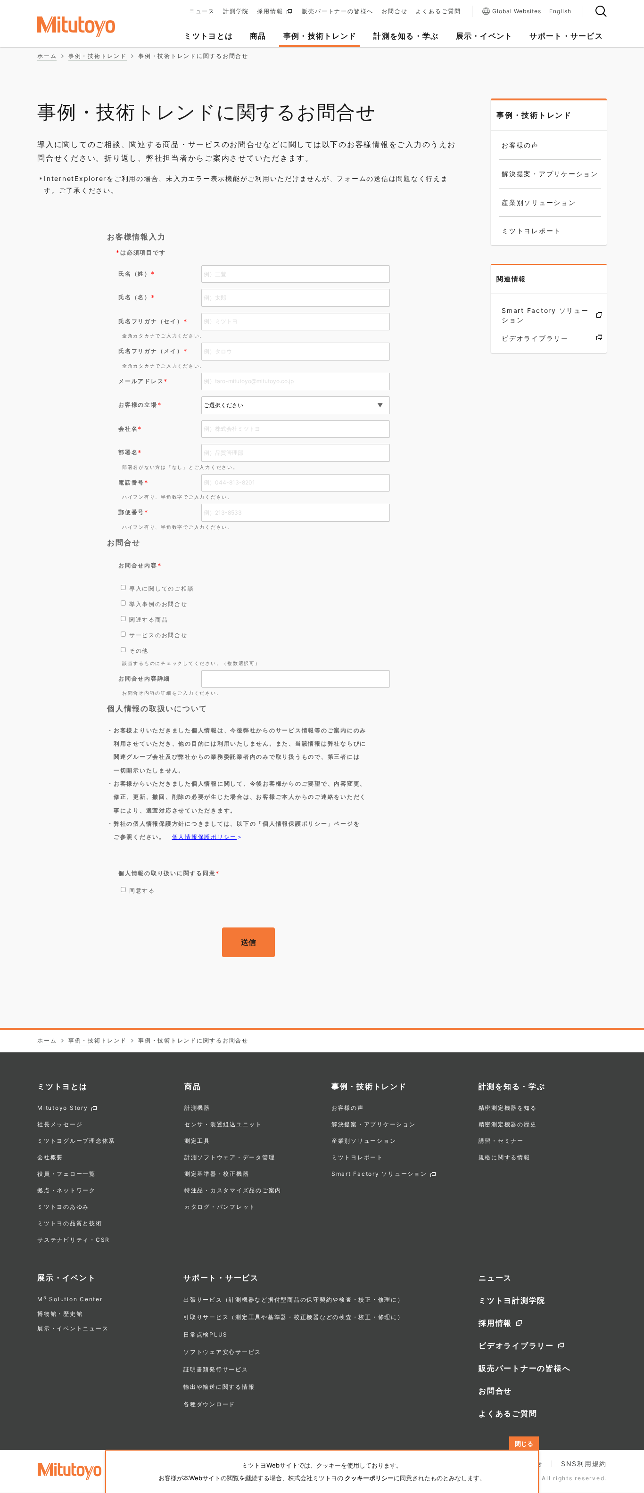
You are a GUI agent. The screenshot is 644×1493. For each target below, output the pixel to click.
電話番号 (131, 482)
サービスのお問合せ (158, 635)
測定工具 (197, 1141)
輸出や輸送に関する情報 (219, 1386)
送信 (248, 942)
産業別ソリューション (363, 1141)
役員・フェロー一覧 (66, 1174)
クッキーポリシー (369, 1478)
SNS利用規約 (584, 1464)
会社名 (128, 428)
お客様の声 (347, 1108)
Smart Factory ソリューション (379, 1174)
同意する (142, 890)
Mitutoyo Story (62, 1108)
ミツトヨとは (62, 1086)
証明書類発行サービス (215, 1369)
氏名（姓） (134, 273)
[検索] (601, 11)
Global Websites (516, 11)
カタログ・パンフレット (220, 1207)
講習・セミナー (501, 1141)
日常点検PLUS (205, 1334)
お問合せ (394, 11)
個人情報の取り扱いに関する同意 (166, 873)
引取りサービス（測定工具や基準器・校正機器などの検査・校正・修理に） (293, 1317)
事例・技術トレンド (534, 115)
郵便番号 (131, 512)
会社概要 (50, 1158)
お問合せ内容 (137, 565)
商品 (192, 1086)
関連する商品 (148, 619)
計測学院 (236, 11)
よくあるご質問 (438, 11)
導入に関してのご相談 (161, 588)
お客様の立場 (137, 404)
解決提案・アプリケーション (373, 1125)
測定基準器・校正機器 (216, 1174)
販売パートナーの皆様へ (337, 11)
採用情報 (270, 11)
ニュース (202, 11)
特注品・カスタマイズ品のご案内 (232, 1191)
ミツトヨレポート (357, 1158)
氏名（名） (134, 297)
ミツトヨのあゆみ (63, 1207)
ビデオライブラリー (516, 1345)
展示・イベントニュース (72, 1328)
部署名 (128, 452)
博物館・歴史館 (60, 1313)
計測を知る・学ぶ (512, 1086)
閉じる (524, 1443)
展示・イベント (66, 1277)
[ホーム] (90, 26)
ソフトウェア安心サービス (222, 1351)
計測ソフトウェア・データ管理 (229, 1158)
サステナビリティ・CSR (73, 1240)
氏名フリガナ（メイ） (150, 350)
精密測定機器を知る (508, 1108)
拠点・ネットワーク (66, 1191)
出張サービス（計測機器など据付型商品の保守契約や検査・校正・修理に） (293, 1299)
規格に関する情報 (504, 1158)
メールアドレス (141, 381)
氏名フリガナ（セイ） (150, 321)
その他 (139, 650)
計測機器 (197, 1108)
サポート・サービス (221, 1277)
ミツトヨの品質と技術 (69, 1224)
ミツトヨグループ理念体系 (76, 1141)
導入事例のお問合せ (158, 603)
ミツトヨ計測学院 (512, 1300)
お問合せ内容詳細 (144, 678)
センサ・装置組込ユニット (223, 1125)
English (560, 11)
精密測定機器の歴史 (508, 1125)
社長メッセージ (60, 1125)
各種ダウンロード (209, 1404)
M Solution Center (70, 1299)
